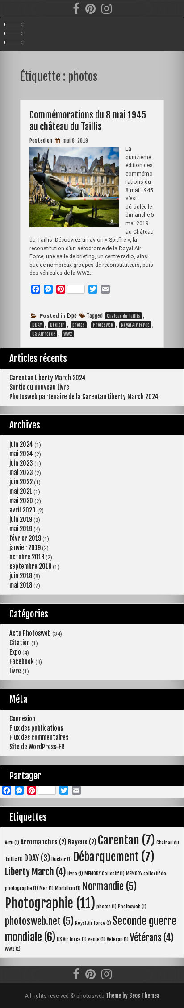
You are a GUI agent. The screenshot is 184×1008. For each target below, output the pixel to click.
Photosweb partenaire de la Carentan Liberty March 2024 (84, 396)
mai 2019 (20, 529)
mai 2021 (20, 491)
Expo (72, 315)
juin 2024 (21, 444)
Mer (46, 888)
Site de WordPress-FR (36, 747)
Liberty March (35, 872)
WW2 (67, 333)
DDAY (37, 325)
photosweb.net (39, 921)
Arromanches (44, 842)
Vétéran (118, 939)
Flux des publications (36, 728)
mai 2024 (21, 454)
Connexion (22, 718)
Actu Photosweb (30, 633)
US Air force (43, 333)
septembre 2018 (30, 566)
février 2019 (25, 538)
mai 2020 (21, 500)
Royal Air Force (135, 325)
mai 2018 (20, 585)
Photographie (50, 903)
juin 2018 (20, 576)
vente (96, 939)
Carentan (126, 840)
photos (78, 325)
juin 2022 (21, 482)
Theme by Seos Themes (132, 995)
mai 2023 (21, 472)
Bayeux (82, 842)
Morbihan (68, 888)
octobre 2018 (26, 557)
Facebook (21, 661)
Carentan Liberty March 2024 (47, 378)
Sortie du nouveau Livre (39, 387)
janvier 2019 (25, 547)
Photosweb (103, 325)
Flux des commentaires (38, 737)
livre (15, 671)
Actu (12, 843)
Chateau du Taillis (123, 316)
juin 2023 (21, 463)
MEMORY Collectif (104, 873)
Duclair (57, 325)
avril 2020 (22, 510)
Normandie (109, 886)
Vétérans (152, 937)
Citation (19, 643)
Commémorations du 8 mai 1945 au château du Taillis (87, 120)
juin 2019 (20, 519)
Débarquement (114, 857)
